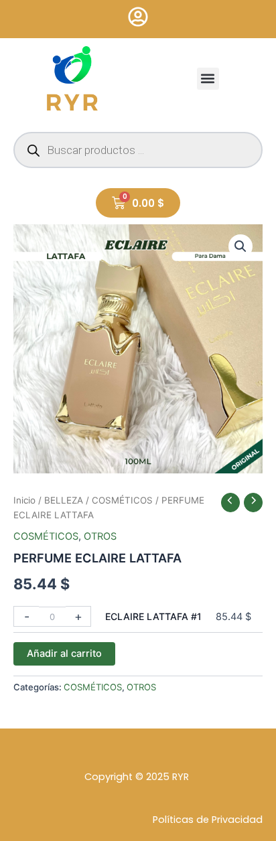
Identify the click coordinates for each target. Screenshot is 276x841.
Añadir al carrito (64, 653)
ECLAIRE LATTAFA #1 (153, 616)
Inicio (24, 500)
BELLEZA (63, 500)
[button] (208, 79)
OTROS (100, 536)
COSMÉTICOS (122, 500)
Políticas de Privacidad (208, 819)
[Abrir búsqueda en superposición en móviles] (138, 150)
